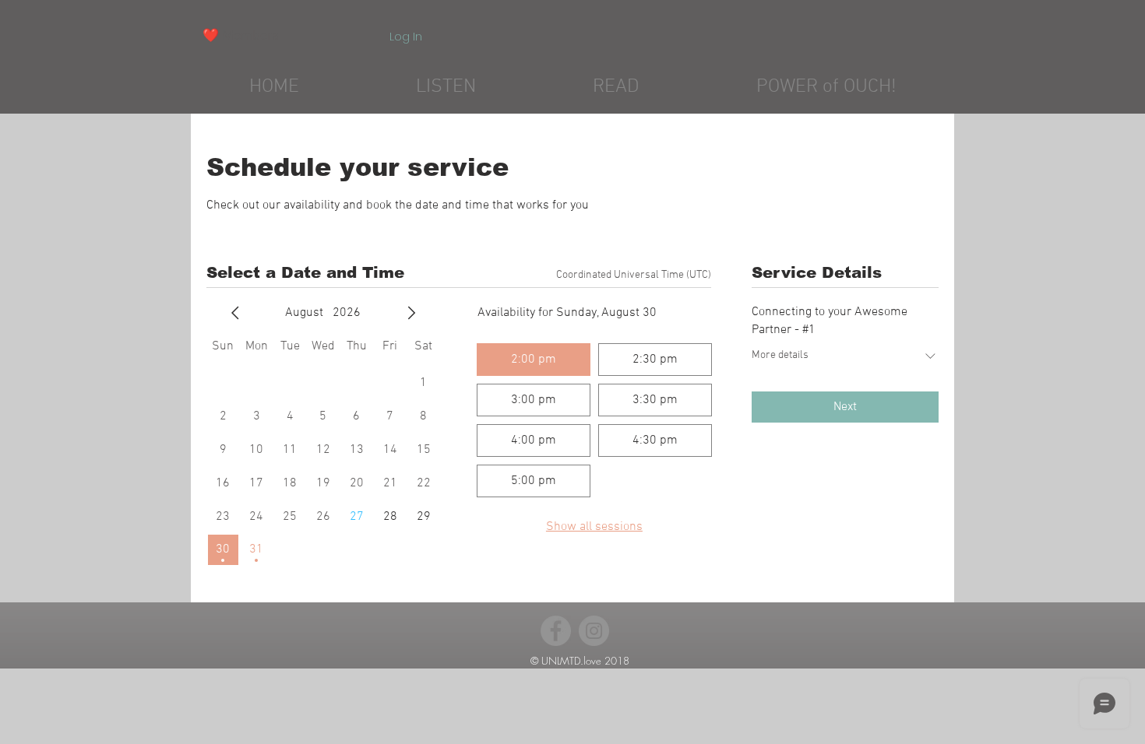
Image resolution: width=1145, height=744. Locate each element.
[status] (633, 275)
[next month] (411, 313)
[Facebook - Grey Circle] (556, 631)
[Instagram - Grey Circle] (594, 631)
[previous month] (235, 313)
